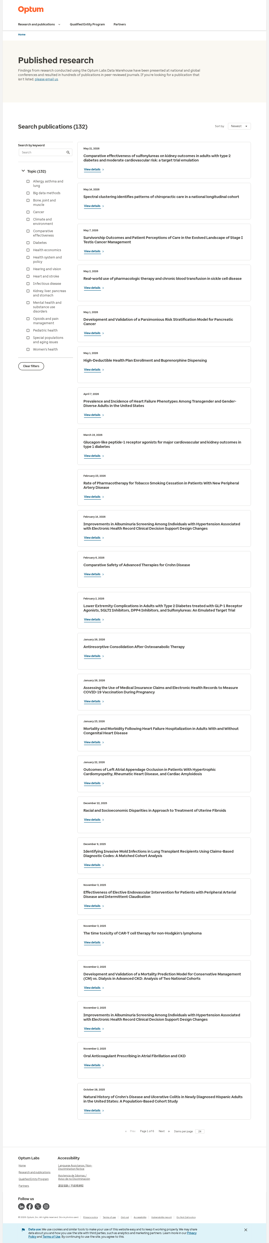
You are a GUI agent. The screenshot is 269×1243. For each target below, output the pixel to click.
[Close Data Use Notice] (246, 1230)
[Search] (68, 152)
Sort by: (220, 126)
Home (21, 34)
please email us (46, 79)
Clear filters (31, 366)
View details (92, 169)
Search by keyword (31, 145)
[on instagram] (46, 1206)
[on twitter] (38, 1206)
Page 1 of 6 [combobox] (147, 1131)
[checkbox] (46, 183)
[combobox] (239, 126)
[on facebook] (29, 1206)
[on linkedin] (21, 1206)
